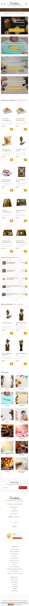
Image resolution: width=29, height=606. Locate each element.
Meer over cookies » (18, 604)
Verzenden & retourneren (14, 560)
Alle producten (14, 590)
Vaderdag (3, 392)
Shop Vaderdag (14, 47)
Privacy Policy (14, 555)
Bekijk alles (15, 257)
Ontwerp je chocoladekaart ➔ (14, 68)
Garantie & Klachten (14, 553)
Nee (12, 604)
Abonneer (23, 487)
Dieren (2, 408)
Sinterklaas (18, 441)
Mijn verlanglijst (14, 586)
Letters (2, 425)
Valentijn (17, 425)
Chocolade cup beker (7, 322)
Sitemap (14, 564)
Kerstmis (2, 458)
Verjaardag (18, 375)
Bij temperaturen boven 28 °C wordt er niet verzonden (14, 13)
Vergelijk (14, 588)
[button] (2, 25)
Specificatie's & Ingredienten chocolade (14, 569)
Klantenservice (14, 562)
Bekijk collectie (21, 100)
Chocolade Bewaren (14, 571)
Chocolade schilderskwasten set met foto (7, 212)
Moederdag (18, 392)
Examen (2, 375)
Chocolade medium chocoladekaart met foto (20, 120)
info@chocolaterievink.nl (15, 516)
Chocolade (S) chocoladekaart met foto (6, 120)
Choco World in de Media (14, 566)
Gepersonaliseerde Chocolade (21, 458)
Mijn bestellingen (14, 582)
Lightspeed (20, 600)
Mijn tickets (14, 584)
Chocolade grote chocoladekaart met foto (6, 151)
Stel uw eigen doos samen (16, 30)
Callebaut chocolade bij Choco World (14, 573)
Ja (8, 604)
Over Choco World (14, 549)
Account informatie (14, 579)
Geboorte (17, 408)
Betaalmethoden (14, 558)
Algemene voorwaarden (14, 551)
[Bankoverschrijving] (14, 597)
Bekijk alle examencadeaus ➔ (14, 88)
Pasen (2, 441)
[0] (25, 4)
